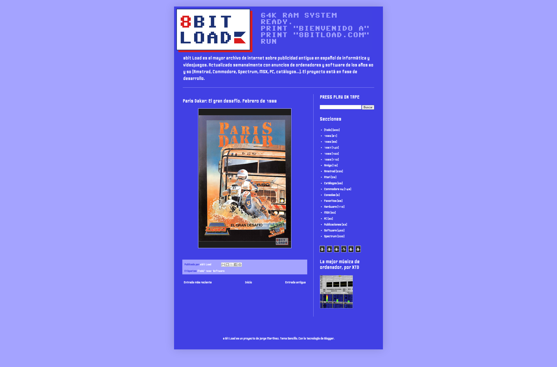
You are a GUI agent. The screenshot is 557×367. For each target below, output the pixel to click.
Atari (327, 177)
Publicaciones (332, 224)
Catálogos (330, 183)
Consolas (330, 195)
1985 (327, 136)
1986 (327, 141)
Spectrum (330, 236)
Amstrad (329, 171)
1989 (327, 159)
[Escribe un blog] (227, 264)
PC (325, 218)
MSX (327, 212)
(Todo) (201, 270)
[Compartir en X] (231, 264)
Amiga (328, 165)
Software (219, 270)
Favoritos (330, 201)
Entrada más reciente (198, 282)
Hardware (330, 207)
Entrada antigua (295, 282)
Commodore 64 (334, 189)
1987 (327, 147)
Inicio (248, 282)
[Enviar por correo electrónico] (223, 264)
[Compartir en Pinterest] (240, 264)
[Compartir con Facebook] (235, 264)
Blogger (329, 338)
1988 (209, 270)
